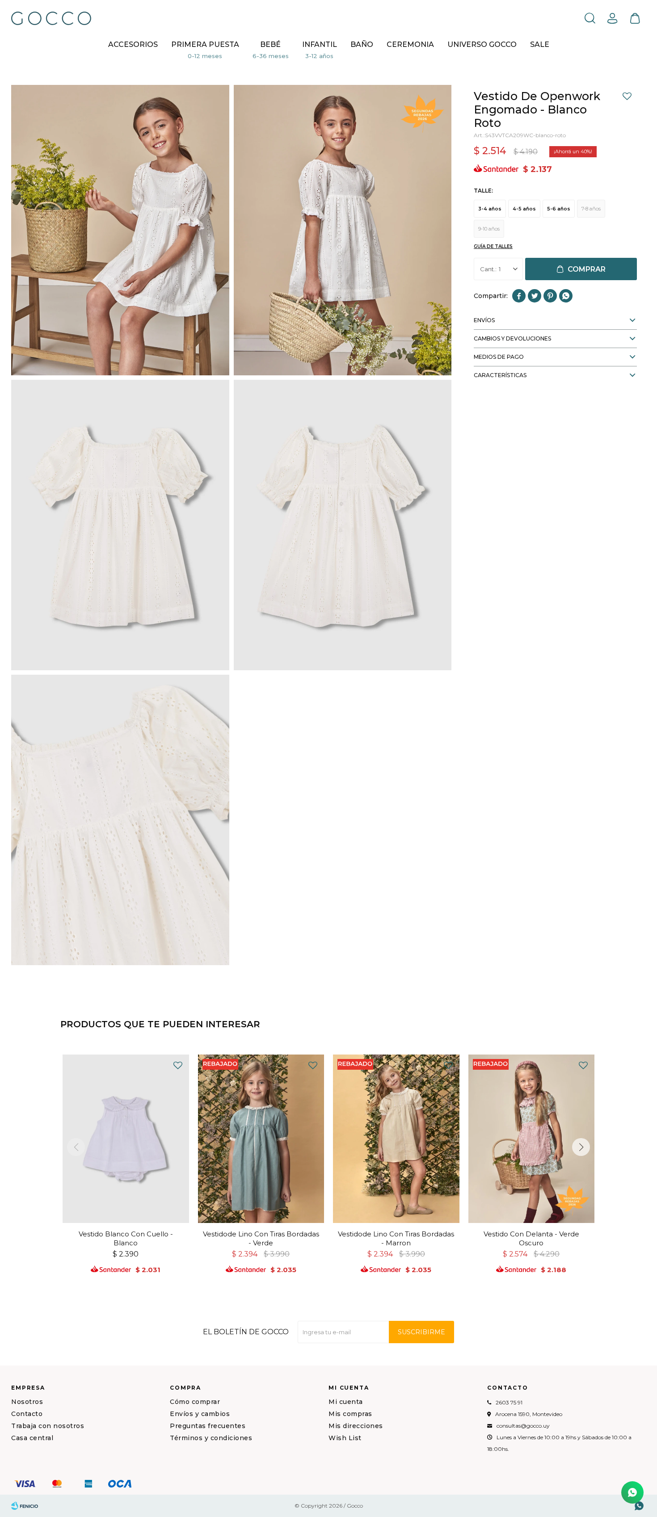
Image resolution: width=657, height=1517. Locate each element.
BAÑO (361, 44)
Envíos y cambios (200, 1414)
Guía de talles (493, 246)
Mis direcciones (355, 1426)
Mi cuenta (345, 1402)
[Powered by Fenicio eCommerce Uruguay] (24, 1506)
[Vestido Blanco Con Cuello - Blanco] (126, 1139)
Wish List (345, 1438)
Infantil (319, 44)
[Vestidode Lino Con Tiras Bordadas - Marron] (396, 1139)
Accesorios (133, 44)
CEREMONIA (410, 44)
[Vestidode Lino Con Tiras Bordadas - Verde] (261, 1139)
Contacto (26, 1414)
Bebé (270, 44)
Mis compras (350, 1414)
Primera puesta (205, 44)
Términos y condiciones (211, 1438)
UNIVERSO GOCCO (482, 44)
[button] (590, 18)
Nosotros (27, 1402)
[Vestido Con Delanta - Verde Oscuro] (531, 1139)
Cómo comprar (195, 1402)
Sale (539, 44)
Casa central (32, 1438)
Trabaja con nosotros (47, 1426)
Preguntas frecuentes (207, 1426)
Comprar (587, 269)
